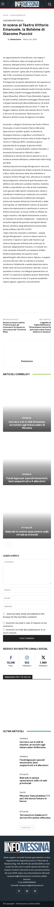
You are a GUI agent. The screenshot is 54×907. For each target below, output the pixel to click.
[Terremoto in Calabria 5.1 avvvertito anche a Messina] (10, 815)
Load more (26, 827)
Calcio (23, 792)
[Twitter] (35, 891)
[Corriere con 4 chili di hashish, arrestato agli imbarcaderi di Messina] (27, 405)
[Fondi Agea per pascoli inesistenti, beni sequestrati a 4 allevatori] (27, 459)
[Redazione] (5, 39)
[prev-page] (5, 544)
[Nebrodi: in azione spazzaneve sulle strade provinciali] (27, 512)
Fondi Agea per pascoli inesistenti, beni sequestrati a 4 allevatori (27, 480)
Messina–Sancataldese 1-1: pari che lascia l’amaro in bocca (35, 798)
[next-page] (10, 544)
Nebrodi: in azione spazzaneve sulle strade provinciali (27, 533)
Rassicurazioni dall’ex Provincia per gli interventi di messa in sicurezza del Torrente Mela (14, 327)
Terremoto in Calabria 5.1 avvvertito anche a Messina (35, 816)
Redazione (15, 39)
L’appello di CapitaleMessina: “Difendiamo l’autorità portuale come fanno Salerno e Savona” (39, 327)
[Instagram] (27, 891)
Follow (27, 656)
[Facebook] (19, 891)
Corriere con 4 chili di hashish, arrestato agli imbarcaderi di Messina (27, 425)
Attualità (26, 528)
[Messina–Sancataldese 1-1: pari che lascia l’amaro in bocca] (10, 797)
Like (11, 656)
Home (5, 15)
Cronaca (26, 418)
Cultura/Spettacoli (17, 15)
